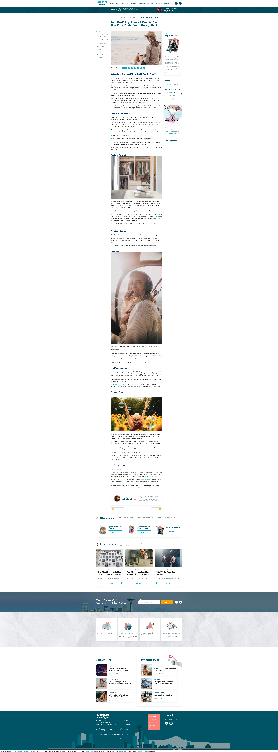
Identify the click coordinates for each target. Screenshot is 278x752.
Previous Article (118, 509)
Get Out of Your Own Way (102, 40)
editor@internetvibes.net (171, 719)
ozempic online (143, 751)
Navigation (152, 725)
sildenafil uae (122, 751)
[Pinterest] (180, 3)
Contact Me (166, 3)
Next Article (155, 509)
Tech (117, 3)
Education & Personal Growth (172, 85)
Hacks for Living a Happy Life (172, 89)
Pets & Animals (172, 95)
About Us (160, 3)
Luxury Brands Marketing (174, 133)
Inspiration (133, 3)
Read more (114, 532)
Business (112, 3)
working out (145, 480)
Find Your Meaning (102, 52)
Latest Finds (154, 3)
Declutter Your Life (102, 43)
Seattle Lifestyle (142, 3)
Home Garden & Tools (172, 92)
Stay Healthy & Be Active (172, 99)
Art (148, 3)
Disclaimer (152, 722)
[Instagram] (176, 3)
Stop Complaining (102, 46)
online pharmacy (89, 751)
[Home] (102, 3)
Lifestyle (122, 3)
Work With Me (153, 720)
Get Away (99, 49)
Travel (128, 3)
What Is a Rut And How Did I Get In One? (103, 35)
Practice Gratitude (102, 57)
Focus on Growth (101, 55)
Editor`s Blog (153, 728)
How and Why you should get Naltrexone (18, 751)
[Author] (135, 499)
